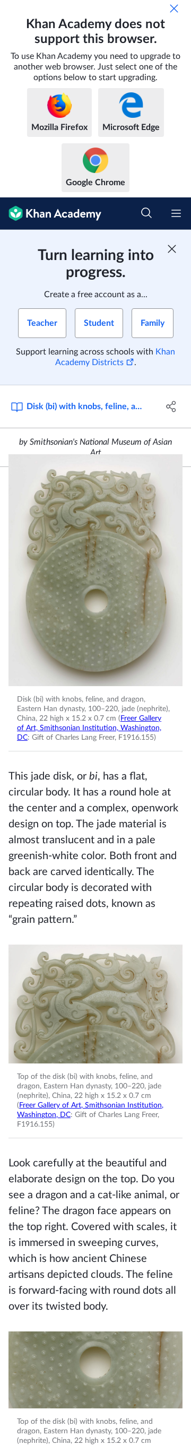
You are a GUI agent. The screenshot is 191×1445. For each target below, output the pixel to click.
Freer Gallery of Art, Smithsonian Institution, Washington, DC (89, 728)
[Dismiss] (174, 8)
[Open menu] (176, 213)
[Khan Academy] (50, 213)
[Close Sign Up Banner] (172, 248)
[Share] (171, 406)
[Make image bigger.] (95, 570)
